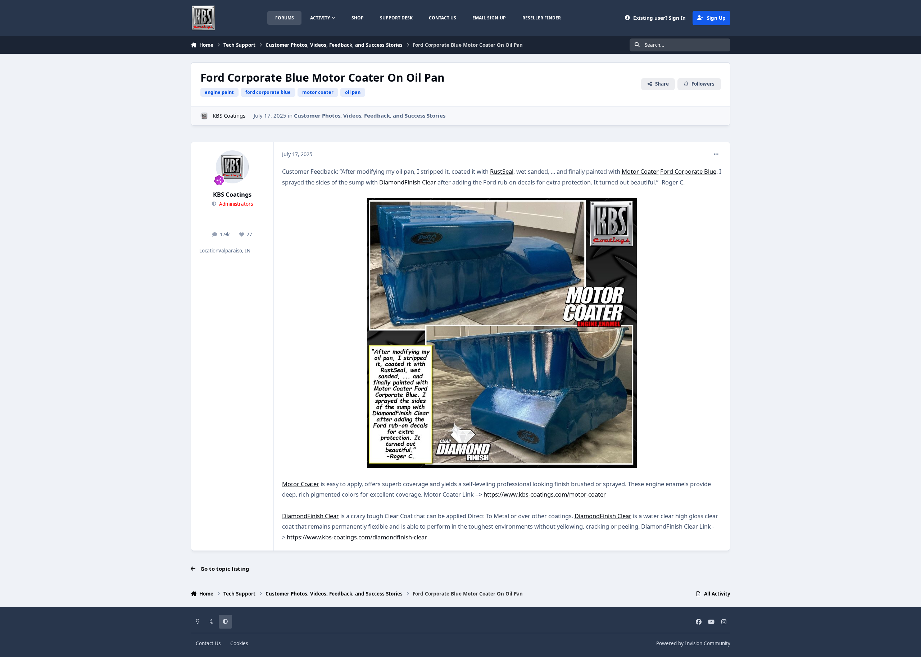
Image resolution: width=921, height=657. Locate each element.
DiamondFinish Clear (407, 182)
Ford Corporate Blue (688, 171)
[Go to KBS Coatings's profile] (204, 116)
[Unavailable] (502, 203)
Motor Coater (640, 171)
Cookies (239, 643)
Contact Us (208, 643)
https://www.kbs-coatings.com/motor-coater (545, 494)
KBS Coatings (229, 115)
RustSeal (501, 171)
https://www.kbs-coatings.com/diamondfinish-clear (357, 537)
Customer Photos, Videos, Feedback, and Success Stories (369, 115)
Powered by (693, 643)
